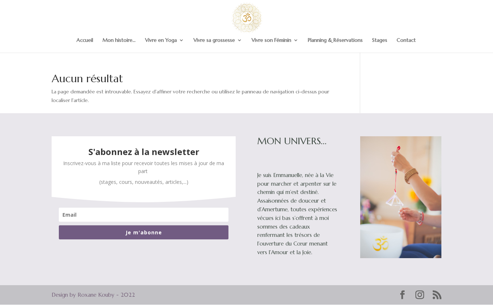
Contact (406, 40)
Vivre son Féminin (271, 40)
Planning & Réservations (335, 40)
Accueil (85, 40)
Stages (379, 40)
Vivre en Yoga (161, 40)
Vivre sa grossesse (214, 40)
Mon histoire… (119, 40)
